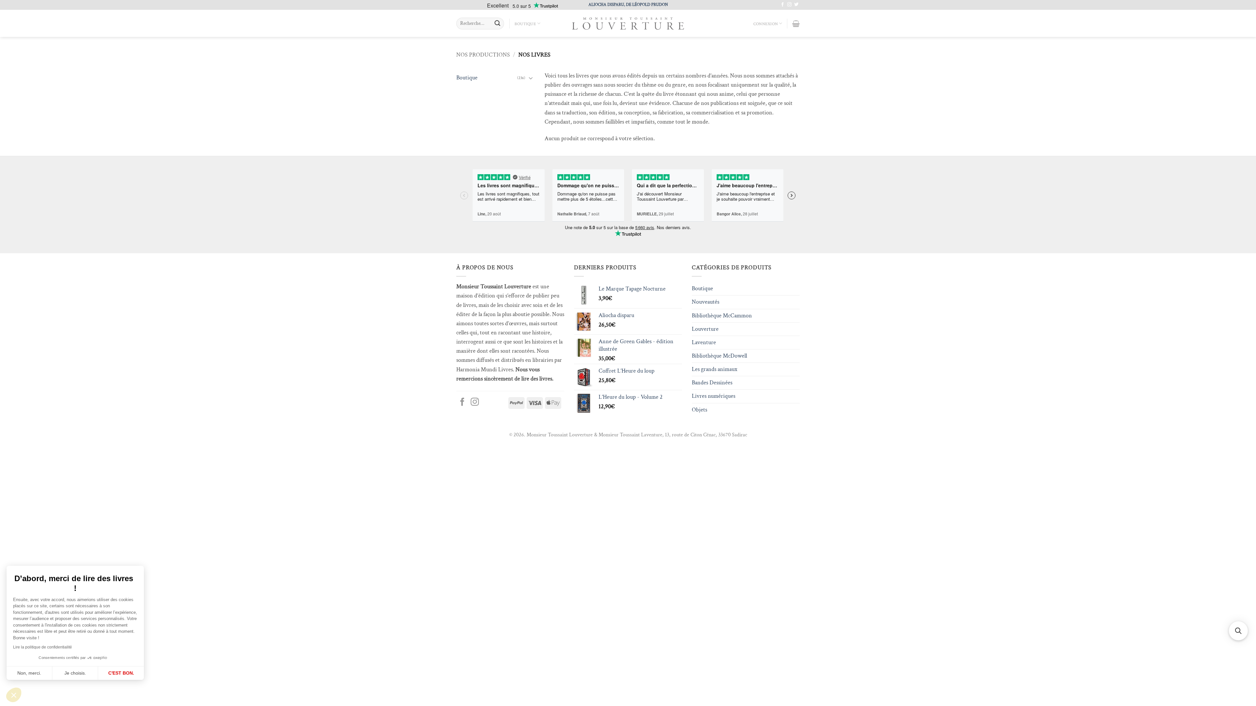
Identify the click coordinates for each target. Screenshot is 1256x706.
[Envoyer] (497, 24)
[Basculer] (531, 78)
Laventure (704, 342)
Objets (699, 409)
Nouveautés (705, 302)
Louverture (705, 329)
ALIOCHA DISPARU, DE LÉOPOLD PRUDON (628, 5)
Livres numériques (713, 396)
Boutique (525, 23)
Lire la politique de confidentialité (42, 647)
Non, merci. (29, 673)
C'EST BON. (121, 673)
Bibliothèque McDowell (719, 356)
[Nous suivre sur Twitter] (796, 4)
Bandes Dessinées (712, 382)
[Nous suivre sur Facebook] (782, 4)
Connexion (765, 23)
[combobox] (480, 23)
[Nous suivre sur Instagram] (789, 4)
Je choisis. (75, 673)
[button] (14, 695)
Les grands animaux (714, 369)
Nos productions (483, 55)
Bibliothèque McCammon (722, 315)
